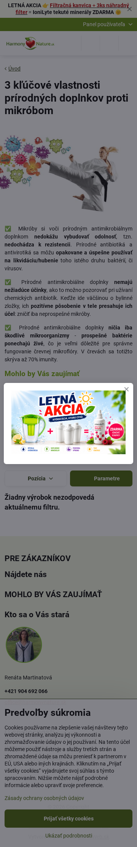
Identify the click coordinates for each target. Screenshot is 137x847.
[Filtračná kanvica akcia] (68, 452)
